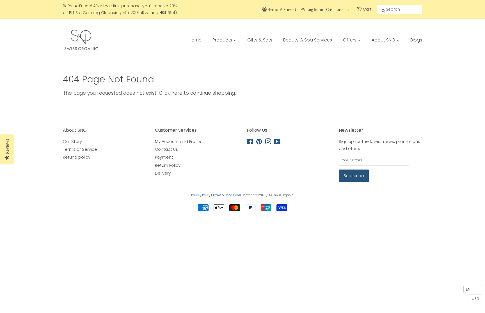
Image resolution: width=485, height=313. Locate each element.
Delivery (163, 173)
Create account (337, 9)
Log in (311, 9)
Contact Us (166, 149)
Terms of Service (80, 149)
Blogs (416, 40)
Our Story (72, 141)
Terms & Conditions (226, 195)
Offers (350, 40)
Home (195, 40)
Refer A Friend (281, 9)
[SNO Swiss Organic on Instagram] (268, 142)
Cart (367, 9)
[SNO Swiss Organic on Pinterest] (259, 142)
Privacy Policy (200, 195)
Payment (164, 157)
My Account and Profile (178, 141)
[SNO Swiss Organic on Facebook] (250, 142)
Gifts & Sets (259, 40)
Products (222, 40)
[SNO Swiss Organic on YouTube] (277, 142)
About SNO (384, 40)
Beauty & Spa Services (307, 40)
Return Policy (167, 165)
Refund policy (76, 157)
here (176, 93)
